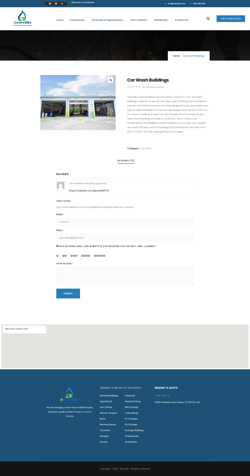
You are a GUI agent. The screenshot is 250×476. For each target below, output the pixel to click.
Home (176, 55)
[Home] (23, 19)
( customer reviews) (153, 87)
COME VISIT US (162, 395)
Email (60, 230)
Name (60, 214)
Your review (64, 263)
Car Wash (146, 148)
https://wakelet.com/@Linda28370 (89, 190)
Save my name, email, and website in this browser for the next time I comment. (107, 246)
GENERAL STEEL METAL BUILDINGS (120, 388)
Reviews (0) (126, 160)
